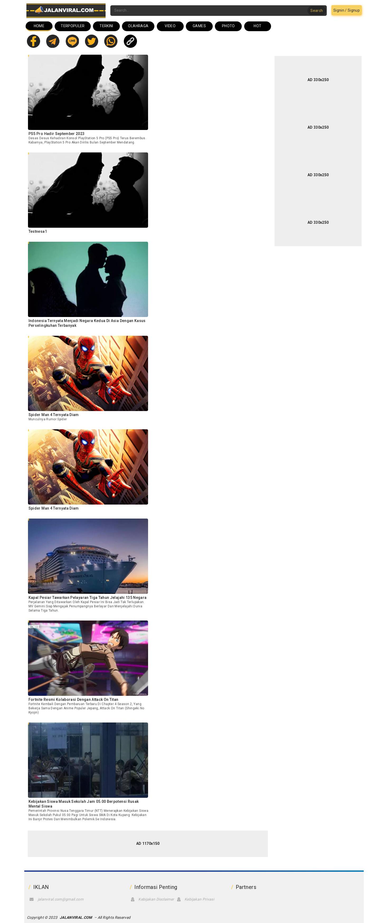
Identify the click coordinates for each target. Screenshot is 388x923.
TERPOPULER (73, 26)
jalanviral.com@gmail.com (60, 899)
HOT (257, 26)
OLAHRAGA (138, 26)
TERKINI (106, 26)
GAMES (199, 26)
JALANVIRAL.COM (76, 917)
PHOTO (228, 26)
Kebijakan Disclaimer (156, 899)
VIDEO (170, 26)
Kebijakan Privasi (199, 899)
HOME (39, 26)
